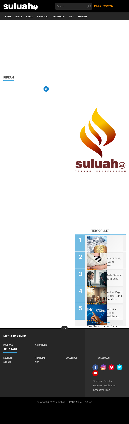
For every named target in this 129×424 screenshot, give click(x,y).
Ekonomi (82, 16)
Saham (29, 16)
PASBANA (8, 344)
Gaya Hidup (71, 357)
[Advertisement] (64, 46)
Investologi (58, 16)
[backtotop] (64, 329)
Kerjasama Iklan (101, 390)
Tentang (97, 381)
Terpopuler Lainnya (100, 323)
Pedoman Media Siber (104, 385)
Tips (71, 16)
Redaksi (108, 381)
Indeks (18, 16)
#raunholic (41, 344)
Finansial (42, 16)
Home (8, 16)
